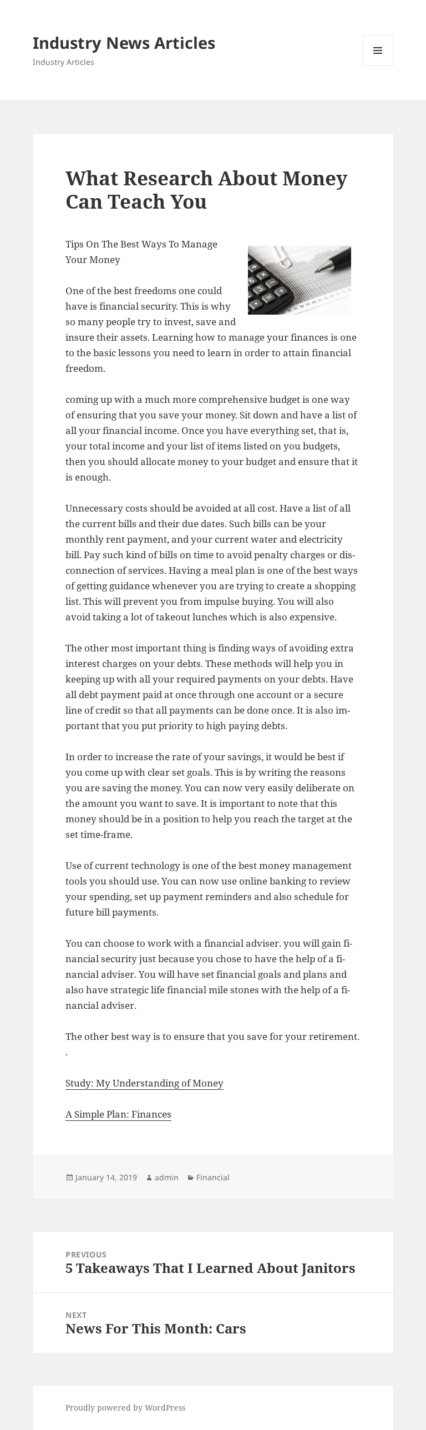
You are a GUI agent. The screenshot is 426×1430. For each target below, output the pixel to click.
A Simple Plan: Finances (118, 1114)
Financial (213, 1177)
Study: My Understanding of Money (144, 1083)
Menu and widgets (378, 65)
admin (167, 1177)
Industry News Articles (124, 42)
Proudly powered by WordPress (125, 1407)
